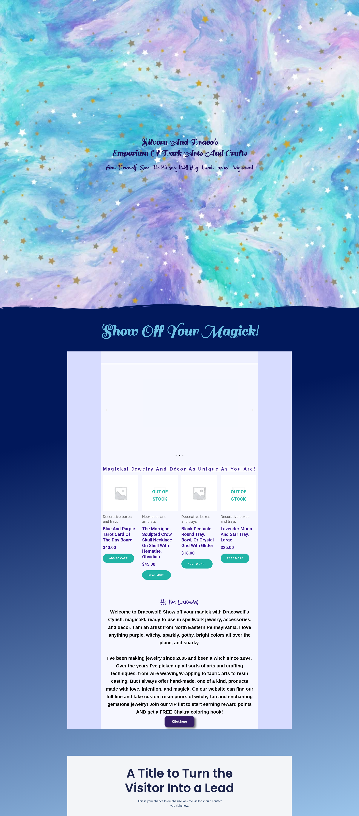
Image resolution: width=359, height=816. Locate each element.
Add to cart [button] (118, 558)
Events (208, 167)
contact (223, 167)
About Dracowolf (121, 167)
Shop (144, 167)
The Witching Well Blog (175, 167)
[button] (106, 410)
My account (243, 167)
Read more (156, 575)
